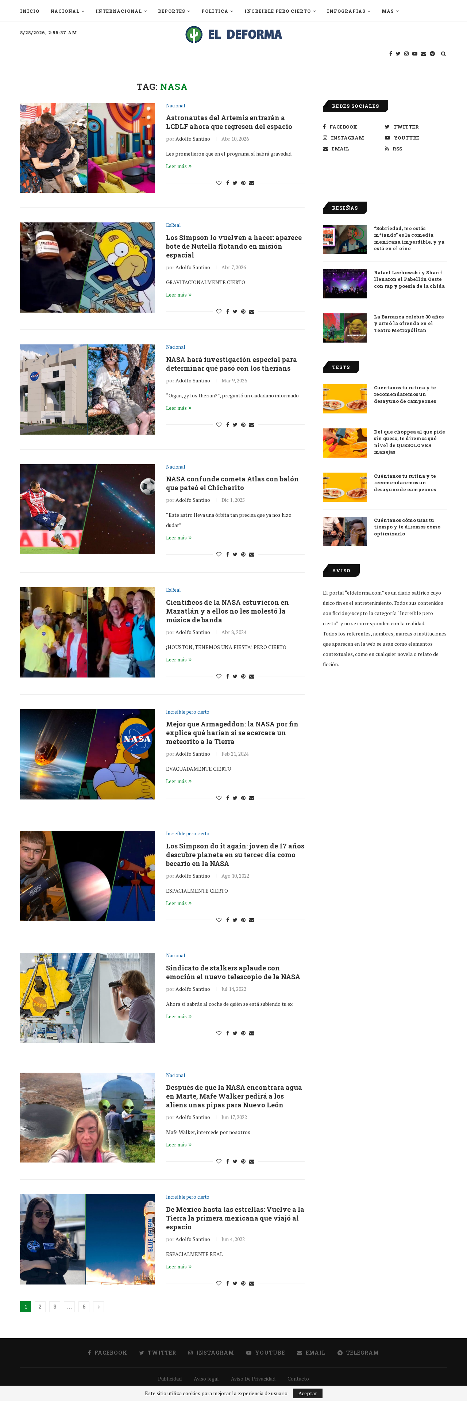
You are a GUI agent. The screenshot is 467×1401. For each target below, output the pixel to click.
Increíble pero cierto (277, 11)
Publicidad (170, 1378)
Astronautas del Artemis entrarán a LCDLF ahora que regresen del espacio (229, 122)
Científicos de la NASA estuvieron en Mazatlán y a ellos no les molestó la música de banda (227, 611)
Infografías (346, 11)
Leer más (176, 166)
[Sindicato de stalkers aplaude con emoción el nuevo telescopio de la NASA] (87, 998)
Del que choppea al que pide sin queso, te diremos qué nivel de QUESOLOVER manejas (409, 441)
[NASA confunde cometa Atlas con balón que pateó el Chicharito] (87, 509)
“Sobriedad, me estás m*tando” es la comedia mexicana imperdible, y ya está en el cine (409, 238)
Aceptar (307, 1393)
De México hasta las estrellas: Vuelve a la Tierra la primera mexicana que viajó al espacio (235, 1218)
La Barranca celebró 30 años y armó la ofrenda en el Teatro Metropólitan (409, 323)
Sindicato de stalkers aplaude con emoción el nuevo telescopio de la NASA (233, 972)
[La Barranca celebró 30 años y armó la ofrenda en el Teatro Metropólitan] (345, 328)
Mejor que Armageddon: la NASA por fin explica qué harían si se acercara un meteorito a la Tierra (232, 732)
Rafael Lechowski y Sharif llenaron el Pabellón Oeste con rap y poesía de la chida (409, 279)
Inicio (29, 11)
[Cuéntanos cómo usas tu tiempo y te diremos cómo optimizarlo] (345, 531)
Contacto (298, 1378)
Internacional (119, 11)
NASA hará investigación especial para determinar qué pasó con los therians (231, 364)
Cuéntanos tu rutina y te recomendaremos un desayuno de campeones (405, 394)
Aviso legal (206, 1378)
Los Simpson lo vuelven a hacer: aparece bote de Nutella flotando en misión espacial (234, 246)
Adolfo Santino (192, 138)
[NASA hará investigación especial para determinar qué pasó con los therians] (87, 389)
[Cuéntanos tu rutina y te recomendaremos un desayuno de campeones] (345, 398)
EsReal (173, 225)
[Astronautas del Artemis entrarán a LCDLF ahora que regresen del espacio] (87, 148)
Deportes (171, 11)
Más (388, 11)
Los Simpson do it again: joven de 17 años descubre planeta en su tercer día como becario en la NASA (235, 854)
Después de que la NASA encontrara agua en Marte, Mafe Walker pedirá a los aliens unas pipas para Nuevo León (234, 1096)
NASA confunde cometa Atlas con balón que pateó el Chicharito (232, 483)
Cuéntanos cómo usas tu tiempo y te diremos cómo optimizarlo (407, 527)
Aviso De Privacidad (253, 1378)
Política (214, 11)
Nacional (65, 11)
